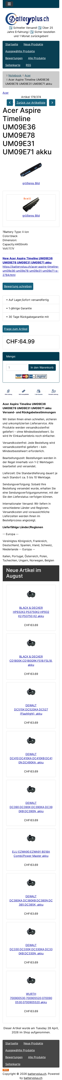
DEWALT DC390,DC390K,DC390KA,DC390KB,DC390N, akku (31, 807)
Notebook (15, 75)
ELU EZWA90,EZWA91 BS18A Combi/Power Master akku (31, 854)
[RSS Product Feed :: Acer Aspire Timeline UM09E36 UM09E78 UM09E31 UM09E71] (6, 1069)
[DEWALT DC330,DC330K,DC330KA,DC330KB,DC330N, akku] (31, 932)
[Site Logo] (31, 19)
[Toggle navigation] (9, 4)
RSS (28, 65)
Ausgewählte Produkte (20, 51)
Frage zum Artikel (15, 329)
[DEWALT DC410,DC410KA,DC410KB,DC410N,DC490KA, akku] (31, 741)
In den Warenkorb (42, 367)
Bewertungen (14, 58)
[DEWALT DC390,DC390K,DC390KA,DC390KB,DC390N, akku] (31, 790)
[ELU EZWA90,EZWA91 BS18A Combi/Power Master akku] (31, 838)
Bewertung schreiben (18, 286)
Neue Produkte (33, 44)
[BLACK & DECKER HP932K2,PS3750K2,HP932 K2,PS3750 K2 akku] (31, 594)
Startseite (11, 44)
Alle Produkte (37, 58)
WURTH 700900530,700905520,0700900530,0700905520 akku (31, 998)
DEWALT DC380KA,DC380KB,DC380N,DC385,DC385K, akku (31, 900)
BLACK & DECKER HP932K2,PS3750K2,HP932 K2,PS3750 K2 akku (31, 612)
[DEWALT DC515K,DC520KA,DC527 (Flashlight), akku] (31, 692)
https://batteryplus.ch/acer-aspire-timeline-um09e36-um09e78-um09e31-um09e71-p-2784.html (31, 271)
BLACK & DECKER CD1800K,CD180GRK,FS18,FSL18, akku (31, 661)
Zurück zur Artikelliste (31, 102)
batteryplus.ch (37, 1074)
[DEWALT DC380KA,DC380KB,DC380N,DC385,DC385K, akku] (31, 883)
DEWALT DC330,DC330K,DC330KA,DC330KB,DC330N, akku (31, 949)
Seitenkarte (12, 65)
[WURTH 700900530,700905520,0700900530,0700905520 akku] (31, 981)
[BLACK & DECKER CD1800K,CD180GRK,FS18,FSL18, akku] (31, 643)
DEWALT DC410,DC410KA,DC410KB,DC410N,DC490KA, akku (31, 758)
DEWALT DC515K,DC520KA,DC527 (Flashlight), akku (31, 709)
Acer (28, 75)
